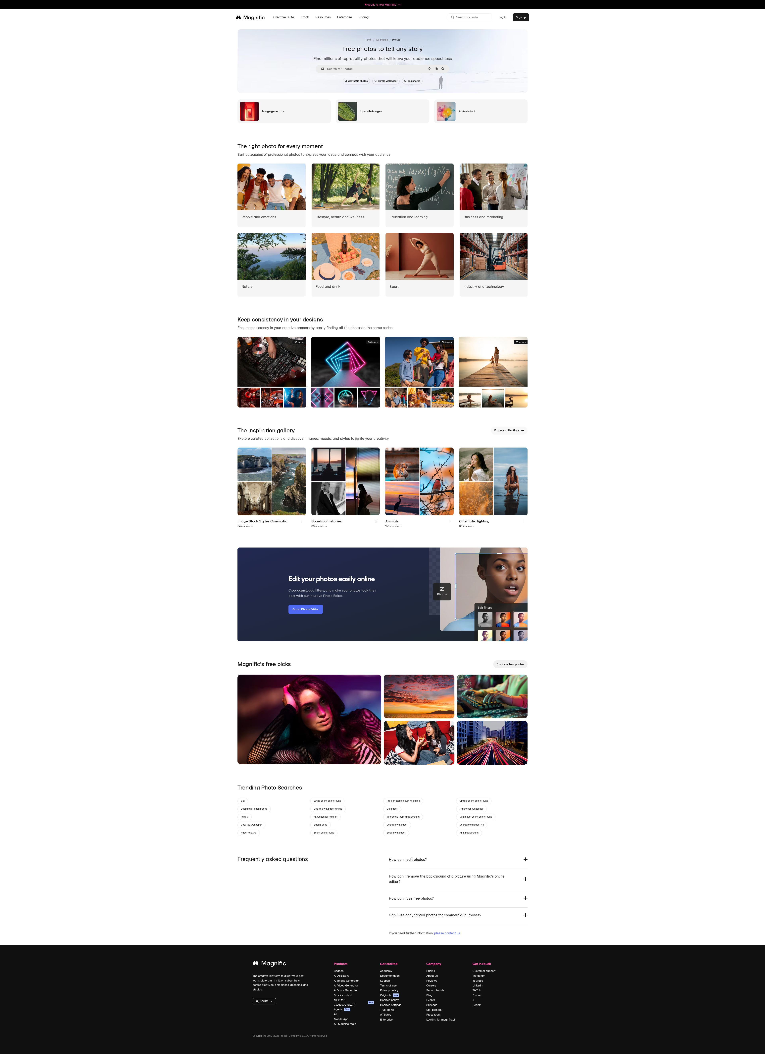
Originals (389, 995)
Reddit (477, 1005)
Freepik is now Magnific (380, 4)
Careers (431, 985)
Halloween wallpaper (471, 808)
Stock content (343, 995)
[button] (264, 1001)
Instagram (479, 976)
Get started (388, 964)
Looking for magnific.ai (440, 1019)
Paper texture (248, 832)
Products (340, 964)
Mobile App (341, 1019)
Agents (341, 1009)
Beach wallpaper (396, 832)
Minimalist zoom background (476, 816)
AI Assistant (341, 976)
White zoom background (327, 800)
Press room (433, 1014)
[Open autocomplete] (321, 68)
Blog (429, 995)
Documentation (390, 976)
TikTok (477, 990)
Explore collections (507, 430)
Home (368, 39)
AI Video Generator (346, 985)
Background (320, 824)
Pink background (469, 832)
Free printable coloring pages (403, 800)
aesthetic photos (358, 81)
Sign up (521, 17)
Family (244, 816)
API (336, 1014)
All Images (382, 39)
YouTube (478, 980)
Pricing (363, 17)
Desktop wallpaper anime (328, 808)
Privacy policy (389, 990)
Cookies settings (390, 1005)
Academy (386, 971)
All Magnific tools (345, 1024)
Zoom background (324, 832)
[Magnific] (269, 964)
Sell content (434, 1010)
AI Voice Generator (346, 990)
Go (246, 756)
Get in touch (482, 964)
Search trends (435, 990)
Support (385, 980)
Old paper (392, 808)
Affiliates (385, 1014)
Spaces (338, 971)
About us (432, 976)
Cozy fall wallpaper (251, 824)
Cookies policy (389, 1000)
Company (433, 964)
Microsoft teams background (403, 816)
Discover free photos (510, 664)
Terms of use (388, 985)
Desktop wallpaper (397, 824)
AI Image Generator (346, 980)
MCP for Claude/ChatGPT (353, 1002)
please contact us (447, 933)
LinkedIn (478, 985)
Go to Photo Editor (305, 609)
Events (430, 1000)
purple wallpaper (387, 81)
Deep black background (254, 808)
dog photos (414, 81)
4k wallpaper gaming (325, 816)
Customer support (484, 971)
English (264, 1001)
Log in (502, 17)
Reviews (431, 980)
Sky (243, 800)
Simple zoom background (474, 800)
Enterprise (386, 1019)
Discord (477, 995)
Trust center (387, 1010)
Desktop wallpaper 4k (472, 824)
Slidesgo (431, 1005)
